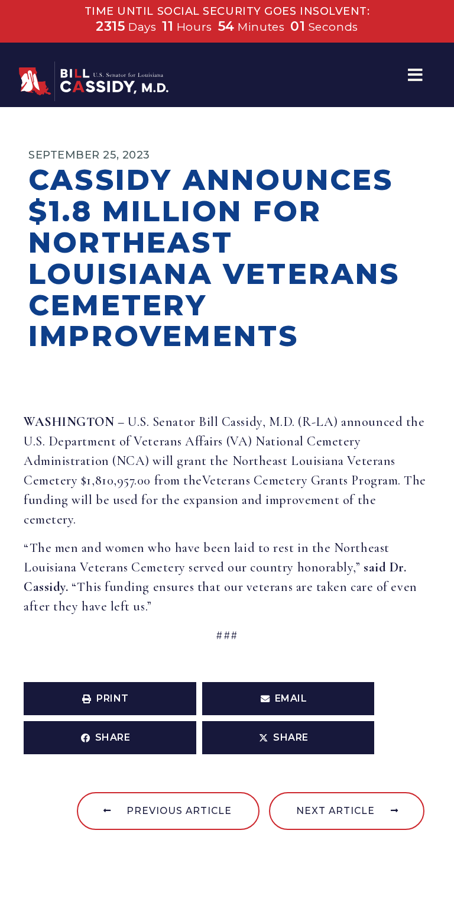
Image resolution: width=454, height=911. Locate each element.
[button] (415, 74)
